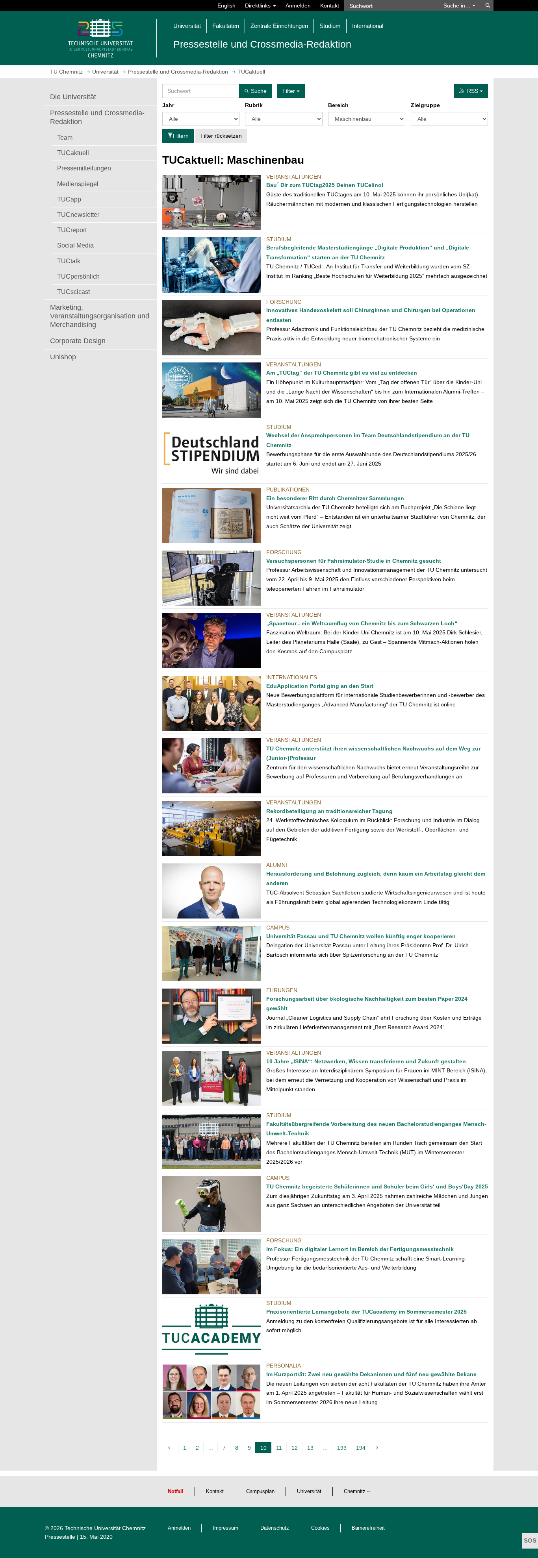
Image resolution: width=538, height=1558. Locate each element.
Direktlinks (258, 5)
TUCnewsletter (78, 214)
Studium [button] (330, 25)
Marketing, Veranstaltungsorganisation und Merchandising (99, 316)
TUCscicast (73, 291)
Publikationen (288, 489)
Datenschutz (274, 1528)
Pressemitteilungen (84, 168)
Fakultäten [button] (225, 25)
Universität (309, 1491)
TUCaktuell (73, 152)
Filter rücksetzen (221, 136)
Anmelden (298, 5)
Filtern (181, 136)
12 (294, 1448)
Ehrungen (281, 990)
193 (342, 1448)
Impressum (225, 1528)
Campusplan (260, 1491)
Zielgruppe (425, 105)
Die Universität (73, 97)
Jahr (168, 105)
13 (310, 1448)
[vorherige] (170, 1448)
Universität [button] (187, 25)
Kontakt (329, 5)
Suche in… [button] (457, 5)
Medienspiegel (77, 183)
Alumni (276, 865)
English (226, 5)
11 (279, 1448)
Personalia (283, 1365)
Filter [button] (289, 91)
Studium (278, 239)
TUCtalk (68, 260)
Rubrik (254, 105)
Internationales (291, 677)
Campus (277, 927)
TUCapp (69, 199)
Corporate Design (78, 341)
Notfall (176, 1491)
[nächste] (378, 1448)
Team (64, 137)
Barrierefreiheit (368, 1528)
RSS (473, 91)
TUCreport (72, 229)
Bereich (338, 105)
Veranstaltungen (293, 177)
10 (264, 1449)
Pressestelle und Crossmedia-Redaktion (97, 117)
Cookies (320, 1528)
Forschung (284, 302)
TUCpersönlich (78, 276)
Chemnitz (354, 1491)
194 (360, 1448)
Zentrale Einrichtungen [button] (279, 25)
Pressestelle (60, 1537)
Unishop (63, 357)
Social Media (75, 245)
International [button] (367, 25)
